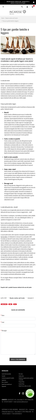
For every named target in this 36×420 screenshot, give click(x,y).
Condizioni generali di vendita (8, 378)
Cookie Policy (21, 384)
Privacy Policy (21, 382)
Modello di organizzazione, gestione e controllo (26, 379)
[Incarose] (18, 12)
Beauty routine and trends (17, 298)
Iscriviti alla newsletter (6, 374)
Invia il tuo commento (18, 359)
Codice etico (21, 376)
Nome (3, 315)
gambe (10, 304)
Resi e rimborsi (5, 382)
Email (3, 322)
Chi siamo (21, 374)
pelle (15, 304)
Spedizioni (4, 380)
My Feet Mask (10, 265)
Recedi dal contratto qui (7, 384)
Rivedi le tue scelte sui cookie (25, 386)
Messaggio (4, 330)
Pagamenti (4, 386)
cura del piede (4, 304)
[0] (32, 7)
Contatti (3, 376)
